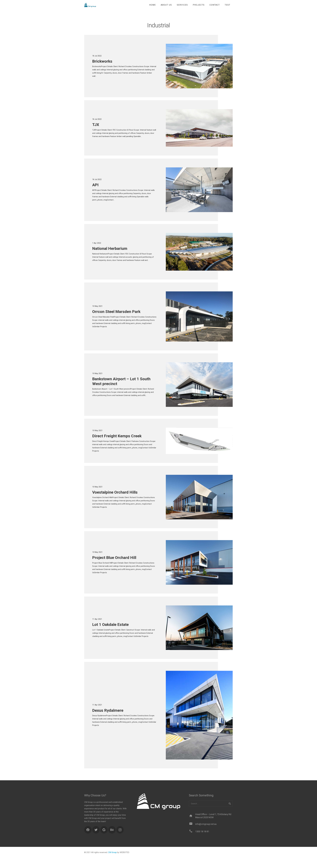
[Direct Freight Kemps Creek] (199, 441)
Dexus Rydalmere (107, 710)
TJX (95, 124)
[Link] (90, 5)
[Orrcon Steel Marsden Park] (199, 316)
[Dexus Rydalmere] (199, 715)
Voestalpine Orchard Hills (115, 492)
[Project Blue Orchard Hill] (199, 562)
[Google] (104, 829)
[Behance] (112, 829)
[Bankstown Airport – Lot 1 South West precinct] (199, 384)
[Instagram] (120, 829)
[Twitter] (96, 829)
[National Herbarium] (199, 252)
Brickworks (102, 61)
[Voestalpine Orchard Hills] (199, 497)
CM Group (112, 852)
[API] (199, 189)
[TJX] (199, 128)
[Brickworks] (199, 66)
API (95, 185)
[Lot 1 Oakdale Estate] (199, 627)
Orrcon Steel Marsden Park (116, 311)
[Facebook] (88, 829)
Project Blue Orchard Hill (114, 557)
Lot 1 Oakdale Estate (110, 624)
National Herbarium (109, 248)
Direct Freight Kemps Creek (117, 436)
